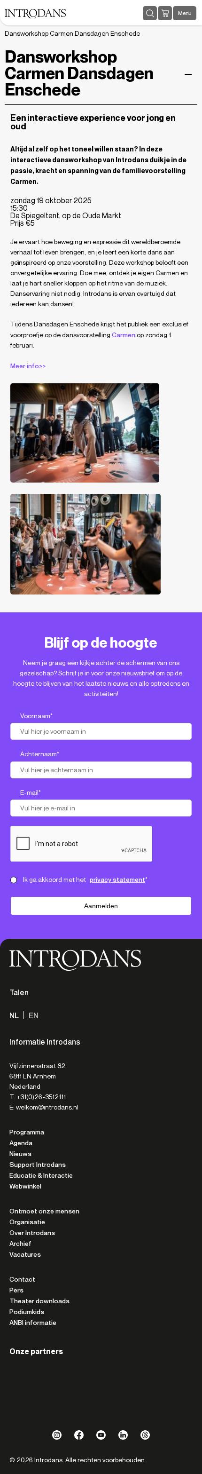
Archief (20, 1243)
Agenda (20, 1143)
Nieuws (20, 1153)
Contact (22, 1279)
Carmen (123, 335)
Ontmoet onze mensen (44, 1211)
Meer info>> (28, 366)
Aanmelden (101, 906)
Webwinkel (25, 1186)
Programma (26, 1132)
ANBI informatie (32, 1322)
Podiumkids (26, 1312)
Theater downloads (39, 1301)
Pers (16, 1290)
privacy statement (117, 879)
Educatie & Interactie (41, 1175)
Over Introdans (32, 1232)
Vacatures (25, 1254)
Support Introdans (37, 1164)
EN (34, 1016)
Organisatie (27, 1222)
